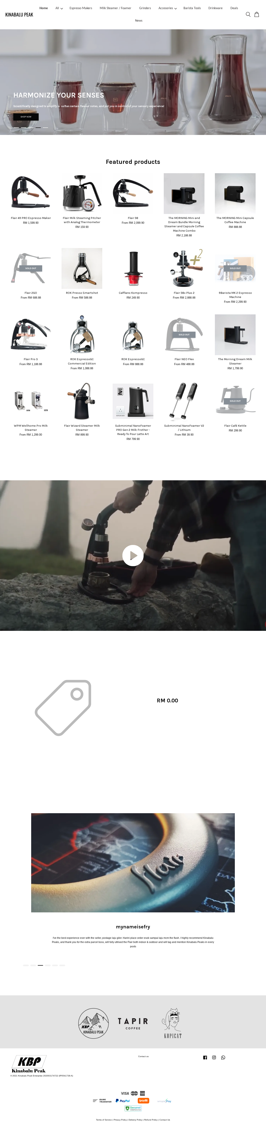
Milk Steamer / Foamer (115, 8)
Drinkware (215, 8)
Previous (9, 82)
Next (257, 82)
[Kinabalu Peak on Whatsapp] (223, 1060)
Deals (234, 8)
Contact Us (164, 1120)
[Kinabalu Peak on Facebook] (205, 1060)
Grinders (145, 8)
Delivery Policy (135, 1120)
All (57, 8)
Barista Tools (192, 8)
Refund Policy (151, 1120)
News (138, 20)
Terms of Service (104, 1120)
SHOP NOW (26, 116)
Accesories (166, 8)
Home (43, 8)
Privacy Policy (120, 1120)
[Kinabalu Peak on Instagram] (214, 1060)
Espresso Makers (81, 8)
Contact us (143, 1056)
